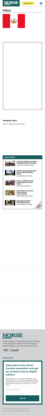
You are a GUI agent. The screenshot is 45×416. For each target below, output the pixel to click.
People (31, 196)
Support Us (28, 3)
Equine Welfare (21, 176)
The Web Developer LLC (22, 411)
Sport (32, 165)
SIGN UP (22, 398)
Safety (30, 176)
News (18, 165)
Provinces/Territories (25, 165)
